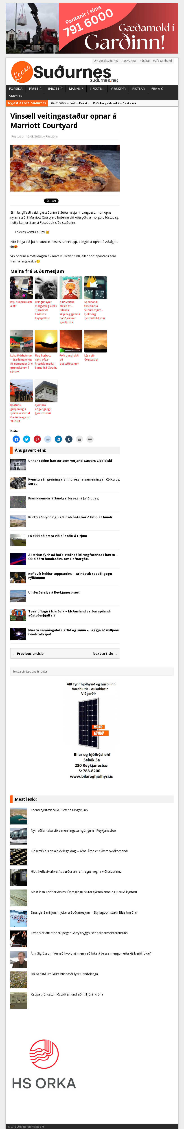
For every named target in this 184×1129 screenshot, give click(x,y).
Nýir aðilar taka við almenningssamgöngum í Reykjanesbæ (73, 830)
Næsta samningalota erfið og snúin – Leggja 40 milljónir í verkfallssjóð (73, 632)
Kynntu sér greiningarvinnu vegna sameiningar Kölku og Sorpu (74, 481)
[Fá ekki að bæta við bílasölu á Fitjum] (18, 543)
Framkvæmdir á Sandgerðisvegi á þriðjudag (63, 498)
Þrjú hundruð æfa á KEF (21, 304)
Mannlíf (76, 88)
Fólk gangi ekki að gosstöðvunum (69, 360)
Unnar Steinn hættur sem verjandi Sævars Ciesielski (70, 460)
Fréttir (35, 88)
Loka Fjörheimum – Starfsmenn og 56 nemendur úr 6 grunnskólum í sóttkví (21, 364)
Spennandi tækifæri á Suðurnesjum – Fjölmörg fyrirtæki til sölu (94, 310)
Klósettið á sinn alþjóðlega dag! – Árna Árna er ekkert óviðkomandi (79, 851)
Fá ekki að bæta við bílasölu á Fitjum (57, 536)
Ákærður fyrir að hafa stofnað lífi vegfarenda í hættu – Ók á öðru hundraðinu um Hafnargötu (73, 557)
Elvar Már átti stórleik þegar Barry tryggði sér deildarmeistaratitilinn (79, 933)
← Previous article (28, 653)
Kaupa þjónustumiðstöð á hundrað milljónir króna (67, 994)
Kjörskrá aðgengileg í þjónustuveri (43, 409)
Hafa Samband (162, 61)
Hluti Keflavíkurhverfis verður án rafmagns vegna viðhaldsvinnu (76, 871)
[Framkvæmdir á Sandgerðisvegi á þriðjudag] (18, 505)
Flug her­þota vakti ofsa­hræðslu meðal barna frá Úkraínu (46, 362)
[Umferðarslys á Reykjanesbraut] (18, 600)
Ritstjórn (52, 136)
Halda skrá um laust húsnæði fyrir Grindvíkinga (64, 974)
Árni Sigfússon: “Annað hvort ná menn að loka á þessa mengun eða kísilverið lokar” (91, 953)
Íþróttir (55, 88)
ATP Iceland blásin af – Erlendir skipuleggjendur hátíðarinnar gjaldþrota (70, 312)
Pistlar (138, 88)
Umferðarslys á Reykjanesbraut (54, 592)
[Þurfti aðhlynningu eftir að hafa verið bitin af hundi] (18, 524)
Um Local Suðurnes (106, 61)
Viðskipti (118, 88)
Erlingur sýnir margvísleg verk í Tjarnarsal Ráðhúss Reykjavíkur (46, 310)
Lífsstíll (97, 88)
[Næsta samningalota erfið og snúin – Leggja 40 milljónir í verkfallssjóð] (18, 637)
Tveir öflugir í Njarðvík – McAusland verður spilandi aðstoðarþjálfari (69, 613)
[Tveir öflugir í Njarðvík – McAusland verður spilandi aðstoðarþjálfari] (18, 618)
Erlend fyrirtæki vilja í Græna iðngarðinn (59, 810)
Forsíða (15, 88)
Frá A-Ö (157, 88)
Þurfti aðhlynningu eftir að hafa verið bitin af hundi (70, 517)
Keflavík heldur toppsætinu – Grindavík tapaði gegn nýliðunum (70, 575)
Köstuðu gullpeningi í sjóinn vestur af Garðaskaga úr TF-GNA (20, 413)
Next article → (105, 653)
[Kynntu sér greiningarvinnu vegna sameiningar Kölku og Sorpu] (18, 487)
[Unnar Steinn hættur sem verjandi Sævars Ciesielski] (18, 468)
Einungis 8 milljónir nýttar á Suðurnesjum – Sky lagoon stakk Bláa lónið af (84, 912)
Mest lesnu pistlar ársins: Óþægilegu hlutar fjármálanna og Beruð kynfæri (84, 892)
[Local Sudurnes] (92, 71)
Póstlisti (145, 61)
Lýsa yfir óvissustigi (91, 357)
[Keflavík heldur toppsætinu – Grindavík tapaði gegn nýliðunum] (18, 581)
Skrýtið (15, 96)
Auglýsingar (129, 61)
